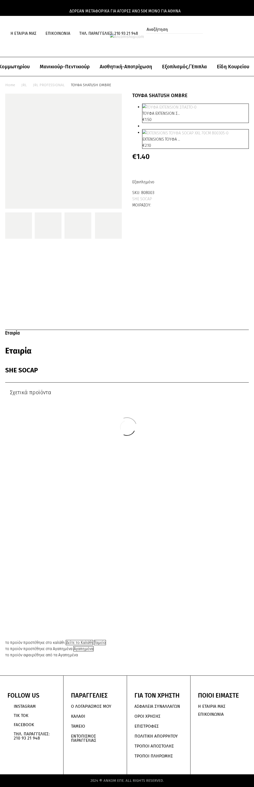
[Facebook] (155, 204)
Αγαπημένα (83, 648)
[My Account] (239, 34)
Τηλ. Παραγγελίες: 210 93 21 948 (108, 33)
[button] (148, 37)
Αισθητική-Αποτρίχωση (126, 67)
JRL (24, 85)
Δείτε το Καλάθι (79, 642)
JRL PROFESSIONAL (49, 85)
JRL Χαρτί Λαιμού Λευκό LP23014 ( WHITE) (149, 570)
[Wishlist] (15, 44)
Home (10, 85)
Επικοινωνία (57, 33)
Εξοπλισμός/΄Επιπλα (184, 67)
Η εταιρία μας (23, 33)
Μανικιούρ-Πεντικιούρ (65, 67)
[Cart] (25, 44)
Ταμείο (100, 642)
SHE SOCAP (142, 199)
